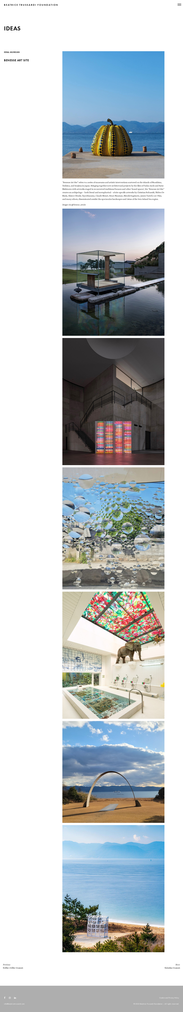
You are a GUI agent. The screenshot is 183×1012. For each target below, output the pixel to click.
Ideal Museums (12, 52)
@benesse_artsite (78, 204)
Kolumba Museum (172, 966)
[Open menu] (167, 5)
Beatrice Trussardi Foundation (31, 4)
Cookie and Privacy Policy (169, 998)
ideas (12, 28)
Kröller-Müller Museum (13, 966)
